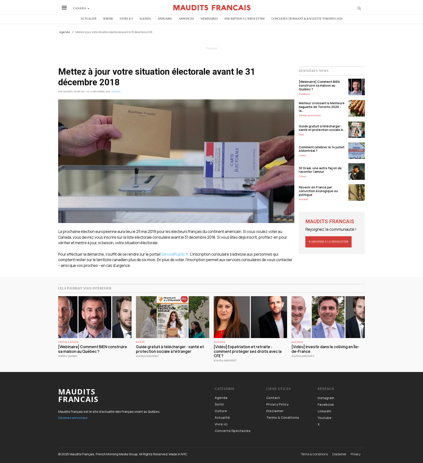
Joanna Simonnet (147, 356)
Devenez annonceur (73, 418)
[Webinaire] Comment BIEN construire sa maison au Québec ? (319, 85)
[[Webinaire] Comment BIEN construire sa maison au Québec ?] (356, 87)
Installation (304, 94)
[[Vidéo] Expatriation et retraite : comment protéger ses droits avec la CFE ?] (250, 317)
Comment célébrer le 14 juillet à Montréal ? (321, 149)
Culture (302, 155)
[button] (359, 8)
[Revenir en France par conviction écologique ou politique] (356, 192)
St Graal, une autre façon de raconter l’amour (320, 170)
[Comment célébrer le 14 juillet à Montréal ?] (356, 150)
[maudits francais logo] (212, 7)
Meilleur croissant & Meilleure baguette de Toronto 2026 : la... (322, 107)
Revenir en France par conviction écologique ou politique (318, 191)
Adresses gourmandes (310, 115)
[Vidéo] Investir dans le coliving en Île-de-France (325, 349)
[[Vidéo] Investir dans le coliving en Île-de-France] (328, 317)
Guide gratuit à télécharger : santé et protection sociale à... (322, 128)
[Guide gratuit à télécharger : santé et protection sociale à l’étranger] (356, 129)
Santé (301, 134)
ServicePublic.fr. (175, 254)
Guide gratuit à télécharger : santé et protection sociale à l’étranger (170, 349)
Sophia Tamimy (68, 356)
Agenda (64, 32)
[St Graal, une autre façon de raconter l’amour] (356, 171)
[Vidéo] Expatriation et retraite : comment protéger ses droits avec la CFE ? (248, 351)
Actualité (303, 199)
